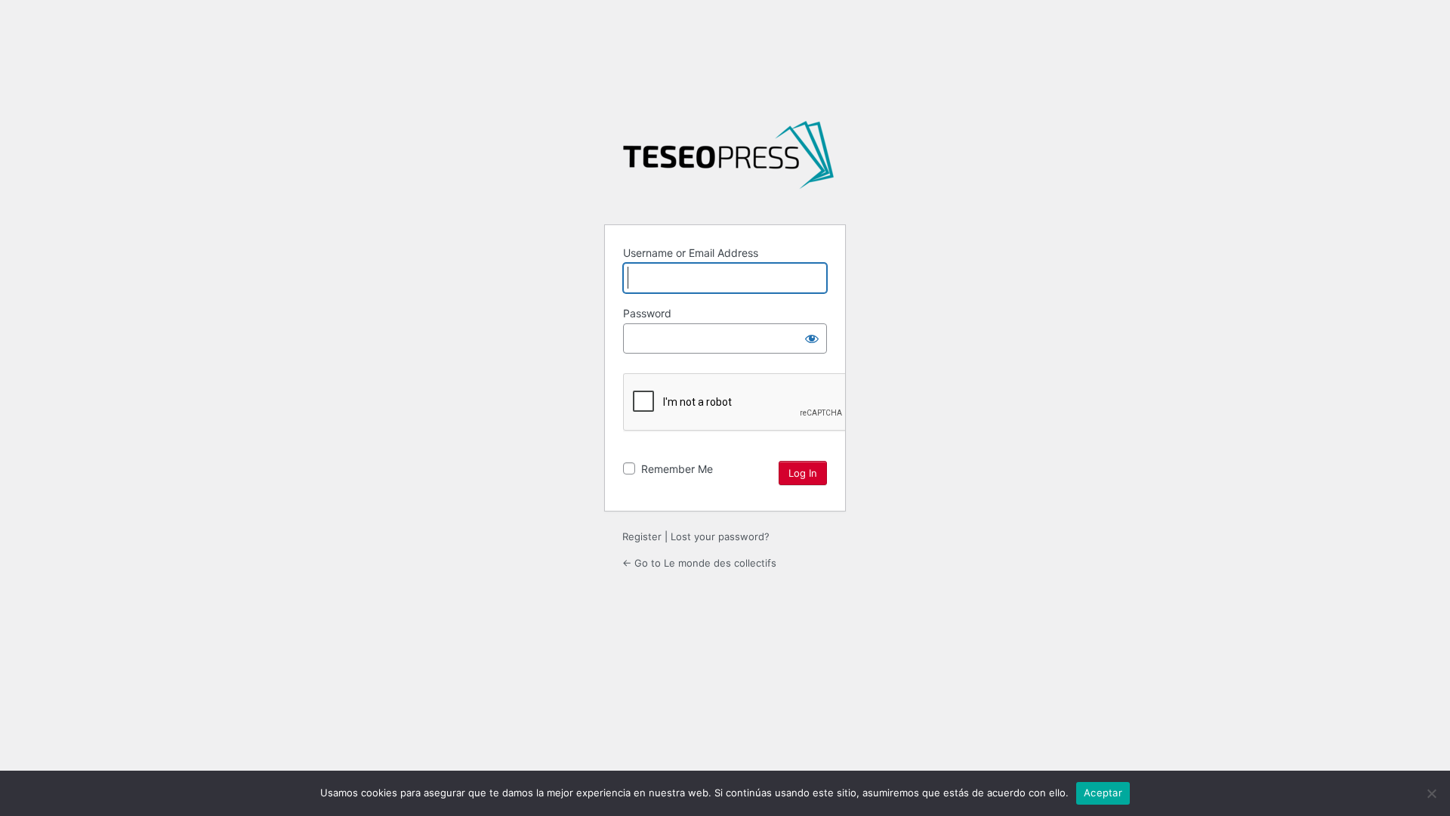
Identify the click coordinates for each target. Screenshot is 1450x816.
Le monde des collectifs (728, 161)
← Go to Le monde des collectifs (699, 563)
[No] (1431, 793)
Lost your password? (720, 536)
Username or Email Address (690, 252)
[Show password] (812, 338)
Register (642, 536)
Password (647, 313)
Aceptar (1103, 793)
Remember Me (677, 468)
